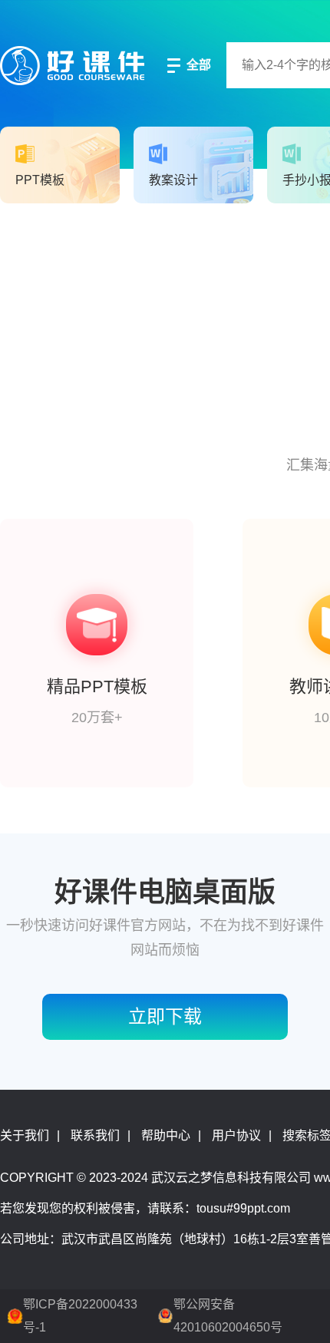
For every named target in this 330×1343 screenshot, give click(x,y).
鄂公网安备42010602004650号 (227, 1316)
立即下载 (165, 1016)
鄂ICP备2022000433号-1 (80, 1316)
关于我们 (24, 1135)
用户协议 (236, 1135)
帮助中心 (165, 1135)
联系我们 (95, 1135)
